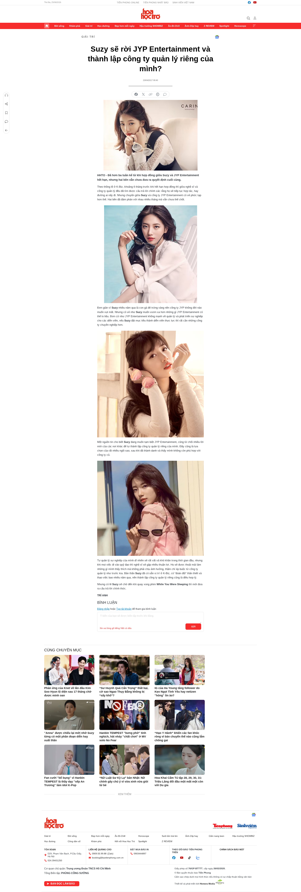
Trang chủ (46, 25)
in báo (158, 94)
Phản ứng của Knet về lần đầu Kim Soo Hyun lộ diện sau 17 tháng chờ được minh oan (67, 691)
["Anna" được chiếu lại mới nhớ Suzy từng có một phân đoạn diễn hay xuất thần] (69, 715)
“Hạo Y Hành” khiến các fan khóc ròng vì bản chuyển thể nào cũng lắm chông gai (179, 736)
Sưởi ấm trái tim (170, 836)
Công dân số (74, 841)
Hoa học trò (54, 823)
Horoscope (240, 26)
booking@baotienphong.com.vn (108, 857)
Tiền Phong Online (128, 2)
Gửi (193, 626)
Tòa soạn (50, 849)
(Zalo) (110, 853)
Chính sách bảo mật (232, 849)
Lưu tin (6, 113)
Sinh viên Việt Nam (183, 2)
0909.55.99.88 (99, 853)
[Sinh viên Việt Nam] (247, 826)
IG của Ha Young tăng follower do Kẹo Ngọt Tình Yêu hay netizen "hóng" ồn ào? (177, 691)
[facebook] (249, 2)
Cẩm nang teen (216, 836)
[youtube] (255, 2)
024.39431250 (55, 860)
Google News (216, 36)
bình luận (165, 94)
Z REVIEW (209, 26)
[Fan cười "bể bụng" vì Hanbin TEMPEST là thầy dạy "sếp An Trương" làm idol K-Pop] (69, 760)
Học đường (103, 26)
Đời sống (59, 26)
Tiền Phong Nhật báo (156, 2)
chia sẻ (136, 94)
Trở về (6, 130)
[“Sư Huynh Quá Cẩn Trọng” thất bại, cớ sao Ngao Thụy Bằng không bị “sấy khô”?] (124, 670)
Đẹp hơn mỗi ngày (125, 26)
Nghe (6, 95)
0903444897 (140, 853)
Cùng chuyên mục (63, 650)
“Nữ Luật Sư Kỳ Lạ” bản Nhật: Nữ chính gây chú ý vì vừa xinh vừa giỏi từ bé (123, 781)
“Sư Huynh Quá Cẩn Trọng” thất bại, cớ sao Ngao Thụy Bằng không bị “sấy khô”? (123, 691)
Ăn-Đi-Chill (174, 26)
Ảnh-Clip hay (192, 26)
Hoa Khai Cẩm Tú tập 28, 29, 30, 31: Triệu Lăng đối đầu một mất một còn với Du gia (179, 781)
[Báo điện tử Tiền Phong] (222, 826)
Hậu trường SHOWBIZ (151, 26)
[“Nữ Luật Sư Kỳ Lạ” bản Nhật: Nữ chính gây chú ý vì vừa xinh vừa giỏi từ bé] (124, 760)
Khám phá (74, 26)
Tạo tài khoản (124, 609)
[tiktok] (191, 858)
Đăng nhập (103, 609)
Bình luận (6, 121)
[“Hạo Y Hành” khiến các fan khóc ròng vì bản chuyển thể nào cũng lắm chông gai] (180, 715)
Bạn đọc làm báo (62, 883)
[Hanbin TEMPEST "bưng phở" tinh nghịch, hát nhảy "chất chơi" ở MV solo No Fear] (124, 715)
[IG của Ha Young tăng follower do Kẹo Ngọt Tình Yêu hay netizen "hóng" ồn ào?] (180, 670)
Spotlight (224, 26)
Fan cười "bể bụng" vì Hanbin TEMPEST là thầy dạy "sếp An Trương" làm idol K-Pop (64, 781)
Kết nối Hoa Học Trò (125, 841)
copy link (150, 94)
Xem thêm (254, 25)
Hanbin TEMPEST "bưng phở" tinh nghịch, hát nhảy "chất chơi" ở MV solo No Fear (122, 736)
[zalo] (199, 858)
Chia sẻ (6, 104)
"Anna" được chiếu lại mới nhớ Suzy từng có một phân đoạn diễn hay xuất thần (69, 736)
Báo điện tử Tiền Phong (150, 14)
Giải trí (88, 26)
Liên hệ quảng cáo (100, 849)
